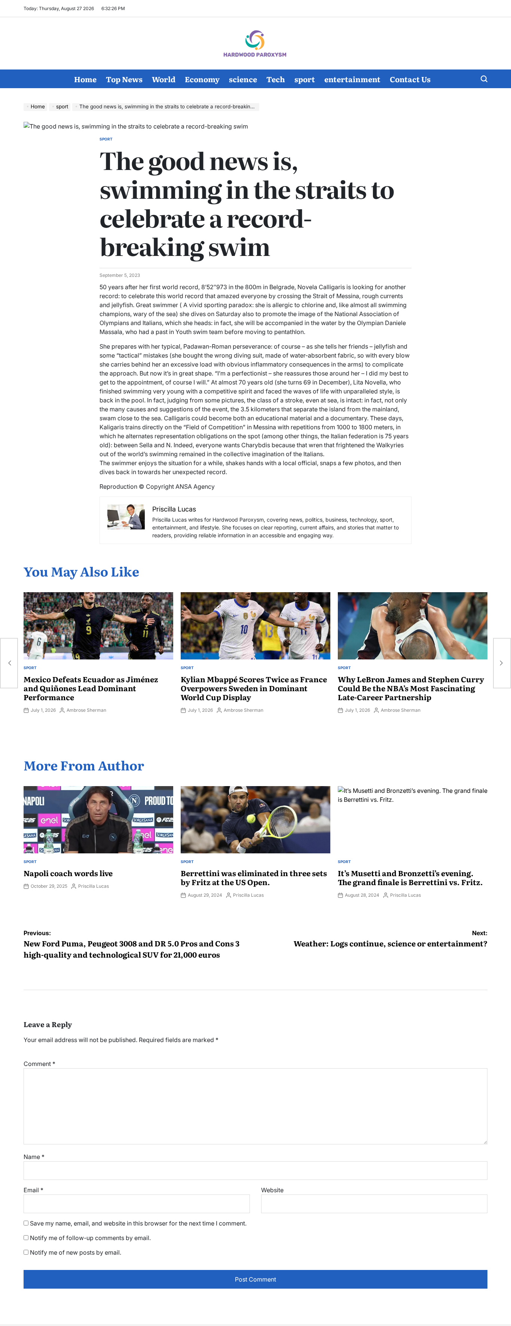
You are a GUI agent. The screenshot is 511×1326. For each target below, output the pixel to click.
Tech (275, 78)
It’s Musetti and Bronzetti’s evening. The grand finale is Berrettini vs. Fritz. (410, 877)
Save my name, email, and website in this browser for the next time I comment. (138, 1223)
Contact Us (410, 78)
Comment (39, 1063)
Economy (202, 78)
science (243, 78)
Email (33, 1190)
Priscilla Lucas (93, 886)
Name (34, 1156)
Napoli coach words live (68, 872)
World (163, 78)
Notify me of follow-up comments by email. (90, 1238)
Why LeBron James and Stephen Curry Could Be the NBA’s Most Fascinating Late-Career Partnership (411, 687)
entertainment (352, 78)
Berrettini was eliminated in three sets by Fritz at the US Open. (254, 877)
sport (304, 78)
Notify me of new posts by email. (75, 1252)
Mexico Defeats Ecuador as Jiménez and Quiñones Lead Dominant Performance (91, 687)
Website (272, 1190)
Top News (124, 78)
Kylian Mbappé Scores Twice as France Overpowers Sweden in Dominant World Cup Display (254, 687)
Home (85, 78)
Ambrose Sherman (86, 710)
